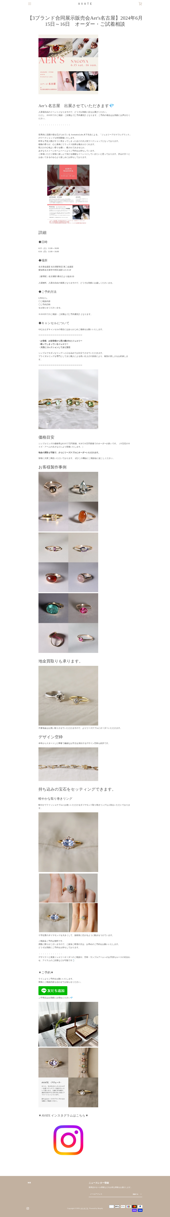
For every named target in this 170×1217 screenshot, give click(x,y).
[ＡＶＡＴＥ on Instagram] (28, 1208)
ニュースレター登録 (99, 1183)
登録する (136, 1194)
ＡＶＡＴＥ (85, 3)
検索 (29, 1183)
